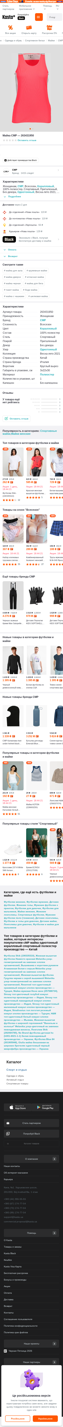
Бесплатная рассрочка (16, 1273)
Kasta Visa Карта (12, 1266)
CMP (20, 186)
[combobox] (54, 17)
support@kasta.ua (13, 1217)
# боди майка (30, 290)
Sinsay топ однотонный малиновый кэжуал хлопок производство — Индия (31, 1007)
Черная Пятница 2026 (20, 1351)
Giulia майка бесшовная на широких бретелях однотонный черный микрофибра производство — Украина (27, 1045)
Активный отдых (15, 1079)
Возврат (8, 1306)
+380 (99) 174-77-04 (15, 1212)
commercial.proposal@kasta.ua (20, 1221)
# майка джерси (12, 277)
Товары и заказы (12, 1246)
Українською (45, 1418)
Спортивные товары (17, 1083)
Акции (7, 1286)
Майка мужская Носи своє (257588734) (35, 991)
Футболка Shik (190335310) (19, 955)
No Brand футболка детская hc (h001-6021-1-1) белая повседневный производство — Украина (28, 1035)
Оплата (8, 1293)
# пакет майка (11, 290)
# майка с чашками (14, 296)
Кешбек (8, 1260)
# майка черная (12, 283)
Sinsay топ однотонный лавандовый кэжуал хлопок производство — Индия (30, 1000)
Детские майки (48, 921)
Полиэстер (47, 374)
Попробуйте (23, 15)
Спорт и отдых (16, 1069)
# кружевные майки (37, 270)
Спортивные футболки (31, 914)
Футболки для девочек (28, 908)
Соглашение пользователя (18, 1319)
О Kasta (8, 1240)
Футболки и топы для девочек (21, 921)
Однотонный (25, 192)
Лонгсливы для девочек (18, 924)
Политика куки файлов (16, 1332)
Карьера (8, 1179)
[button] (16, 418)
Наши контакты (12, 1166)
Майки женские (21, 433)
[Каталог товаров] (39, 17)
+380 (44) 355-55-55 (15, 1199)
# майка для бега (34, 283)
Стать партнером (8, 7)
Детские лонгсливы (46, 918)
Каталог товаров (31, 1143)
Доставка (8, 1299)
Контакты (9, 1312)
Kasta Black (10, 1253)
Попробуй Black (31, 1133)
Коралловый (45, 186)
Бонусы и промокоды (15, 1279)
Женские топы (24, 905)
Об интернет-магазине (16, 1172)
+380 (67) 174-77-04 (15, 1203)
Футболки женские (14, 902)
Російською (18, 1418)
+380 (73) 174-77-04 (15, 1208)
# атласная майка (34, 277)
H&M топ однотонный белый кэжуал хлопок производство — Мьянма (30, 1016)
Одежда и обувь (15, 1076)
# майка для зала (13, 270)
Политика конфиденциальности (20, 1326)
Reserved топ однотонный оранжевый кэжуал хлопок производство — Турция (29, 987)
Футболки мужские (37, 902)
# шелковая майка (38, 296)
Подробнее (14, 196)
